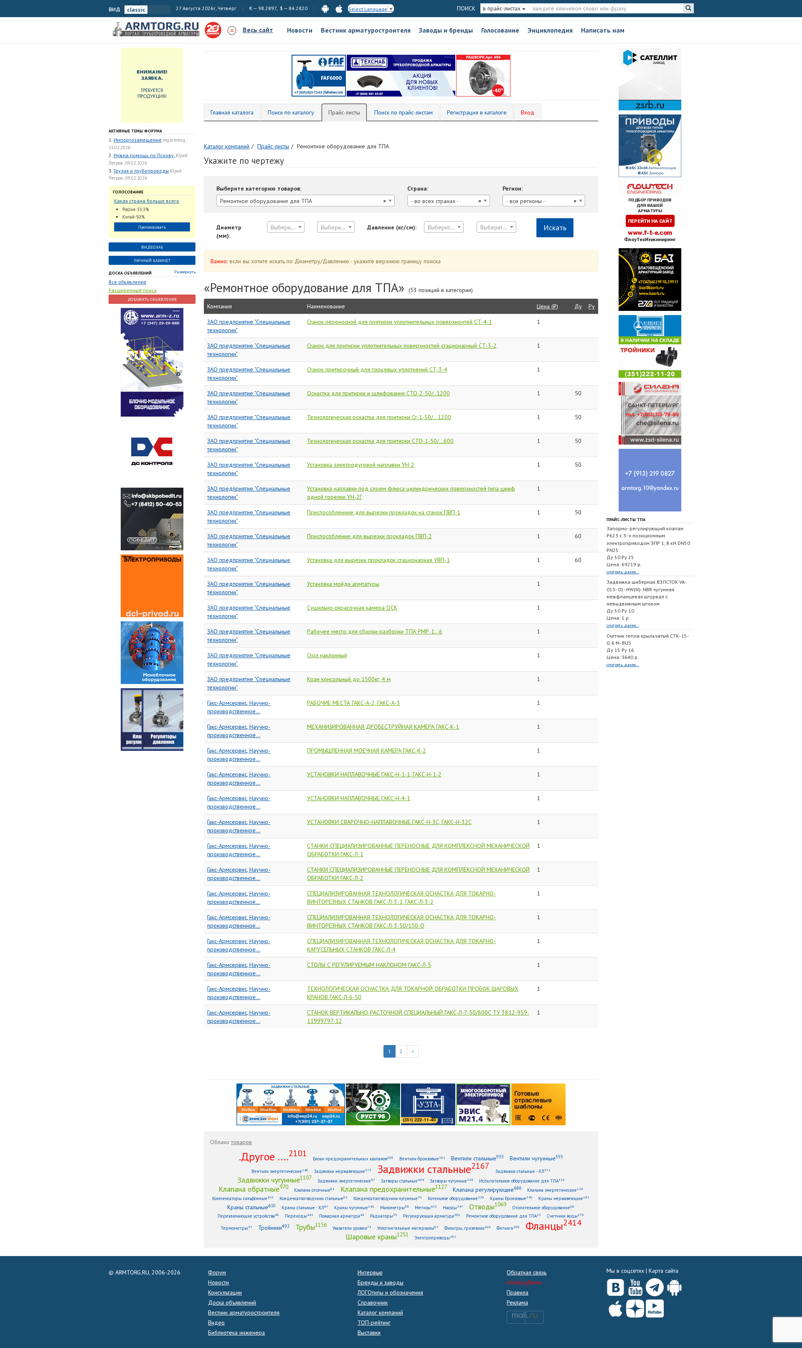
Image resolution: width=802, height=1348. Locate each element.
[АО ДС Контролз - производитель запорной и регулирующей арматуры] (152, 451)
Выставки (369, 1332)
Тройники (273, 1227)
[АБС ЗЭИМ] (650, 145)
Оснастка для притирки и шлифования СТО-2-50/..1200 (378, 393)
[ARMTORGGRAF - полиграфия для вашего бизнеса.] (650, 479)
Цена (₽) (547, 306)
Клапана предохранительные (393, 1189)
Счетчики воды (565, 1216)
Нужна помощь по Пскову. (144, 155)
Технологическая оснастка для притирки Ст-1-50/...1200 (379, 417)
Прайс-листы (344, 112)
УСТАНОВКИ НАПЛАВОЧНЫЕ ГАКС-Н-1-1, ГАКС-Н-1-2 (374, 774)
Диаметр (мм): (228, 231)
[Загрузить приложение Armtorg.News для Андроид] (674, 1285)
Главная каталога (232, 112)
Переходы (299, 1216)
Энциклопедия (550, 30)
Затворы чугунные (451, 1181)
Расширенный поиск (133, 290)
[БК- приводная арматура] (152, 585)
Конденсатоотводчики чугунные (387, 1198)
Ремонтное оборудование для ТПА (503, 1216)
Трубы (311, 1227)
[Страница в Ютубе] (635, 1285)
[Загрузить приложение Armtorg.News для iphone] (615, 1306)
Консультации (225, 1292)
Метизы (426, 1207)
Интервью (370, 1272)
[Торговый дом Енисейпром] (290, 1104)
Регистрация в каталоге (477, 112)
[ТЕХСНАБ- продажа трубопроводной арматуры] (401, 75)
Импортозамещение (138, 140)
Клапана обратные (253, 1189)
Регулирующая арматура (431, 1216)
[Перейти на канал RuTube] (655, 1306)
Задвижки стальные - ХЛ (523, 1171)
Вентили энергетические (279, 1171)
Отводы (487, 1206)
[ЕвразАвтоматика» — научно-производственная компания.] (483, 1104)
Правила (517, 1292)
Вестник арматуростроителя (366, 30)
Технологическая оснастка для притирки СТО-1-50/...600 (380, 441)
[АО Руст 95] (373, 1104)
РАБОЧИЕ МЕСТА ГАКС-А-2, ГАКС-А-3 (353, 703)
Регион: (513, 188)
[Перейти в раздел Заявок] (152, 85)
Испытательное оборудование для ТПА (522, 1181)
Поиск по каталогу (291, 112)
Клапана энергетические (555, 1190)
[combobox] (305, 200)
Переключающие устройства (248, 1216)
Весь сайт (258, 29)
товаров (241, 1142)
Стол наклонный (327, 655)
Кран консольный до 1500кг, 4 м (349, 679)
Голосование (500, 30)
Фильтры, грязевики (467, 1228)
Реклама (517, 1302)
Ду (578, 306)
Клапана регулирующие (487, 1189)
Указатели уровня (351, 1228)
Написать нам (602, 30)
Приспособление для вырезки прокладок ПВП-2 (369, 536)
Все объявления (127, 282)
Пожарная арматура (341, 1216)
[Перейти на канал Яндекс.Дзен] (635, 1306)
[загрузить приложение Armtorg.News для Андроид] (325, 8)
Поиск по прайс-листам (403, 112)
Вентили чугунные (536, 1158)
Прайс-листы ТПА (626, 519)
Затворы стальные (402, 1181)
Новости (299, 30)
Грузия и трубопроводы (141, 171)
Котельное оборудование (456, 1198)
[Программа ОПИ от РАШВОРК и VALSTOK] (483, 75)
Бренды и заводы (381, 1282)
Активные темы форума (135, 131)
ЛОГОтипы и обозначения (390, 1292)
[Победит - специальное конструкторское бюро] (152, 518)
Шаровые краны (377, 1236)
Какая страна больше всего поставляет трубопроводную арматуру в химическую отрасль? (148, 201)
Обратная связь (526, 1272)
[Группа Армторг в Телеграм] (655, 1285)
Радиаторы (383, 1216)
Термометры (236, 1228)
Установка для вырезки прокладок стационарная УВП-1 (378, 560)
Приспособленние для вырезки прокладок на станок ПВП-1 (383, 512)
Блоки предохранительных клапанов (353, 1158)
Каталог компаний (380, 1312)
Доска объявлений (130, 273)
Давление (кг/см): (391, 227)
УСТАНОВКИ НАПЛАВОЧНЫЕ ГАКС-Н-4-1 (358, 798)
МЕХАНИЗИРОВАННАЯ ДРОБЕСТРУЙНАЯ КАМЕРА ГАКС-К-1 (383, 726)
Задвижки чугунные (274, 1180)
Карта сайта (663, 1270)
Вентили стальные (477, 1158)
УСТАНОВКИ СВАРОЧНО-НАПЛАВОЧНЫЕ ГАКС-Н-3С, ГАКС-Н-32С (389, 822)
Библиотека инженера (236, 1332)
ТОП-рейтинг (374, 1322)
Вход (527, 112)
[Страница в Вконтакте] (615, 1285)
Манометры (394, 1207)
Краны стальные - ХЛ (305, 1207)
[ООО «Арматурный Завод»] (152, 361)
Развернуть (184, 272)
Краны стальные (251, 1207)
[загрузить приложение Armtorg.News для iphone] (339, 8)
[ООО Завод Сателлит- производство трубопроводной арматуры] (650, 78)
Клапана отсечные (314, 1190)
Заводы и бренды (446, 30)
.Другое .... (273, 1156)
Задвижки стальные (433, 1169)
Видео (216, 1322)
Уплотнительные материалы (408, 1228)
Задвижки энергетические (346, 1181)
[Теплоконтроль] (152, 718)
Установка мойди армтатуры (343, 584)
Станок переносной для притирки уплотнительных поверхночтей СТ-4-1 (399, 322)
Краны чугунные (354, 1207)
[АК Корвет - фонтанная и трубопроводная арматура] (152, 652)
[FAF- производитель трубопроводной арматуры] (319, 75)
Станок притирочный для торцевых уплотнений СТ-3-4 (377, 369)
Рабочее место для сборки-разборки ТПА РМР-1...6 (374, 631)
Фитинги (508, 1228)
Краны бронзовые (511, 1198)
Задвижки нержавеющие (342, 1171)
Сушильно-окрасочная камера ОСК (352, 607)
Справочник (373, 1302)
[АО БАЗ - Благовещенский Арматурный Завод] (650, 279)
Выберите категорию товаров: (258, 188)
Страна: (417, 188)
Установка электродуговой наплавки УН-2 (360, 464)
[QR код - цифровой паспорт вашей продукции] (538, 1104)
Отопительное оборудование (543, 1207)
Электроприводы (435, 1237)
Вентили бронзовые (422, 1158)
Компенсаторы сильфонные (243, 1198)
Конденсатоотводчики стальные (313, 1198)
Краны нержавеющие (563, 1198)
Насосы (453, 1207)
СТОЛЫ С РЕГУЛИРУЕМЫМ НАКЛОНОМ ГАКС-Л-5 (369, 965)
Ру (592, 306)
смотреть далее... (623, 572)
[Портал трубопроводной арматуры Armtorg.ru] (157, 29)
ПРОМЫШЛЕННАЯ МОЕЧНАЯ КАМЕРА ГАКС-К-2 (366, 750)
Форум (217, 1272)
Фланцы (553, 1225)
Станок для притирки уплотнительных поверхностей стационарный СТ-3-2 (402, 345)
